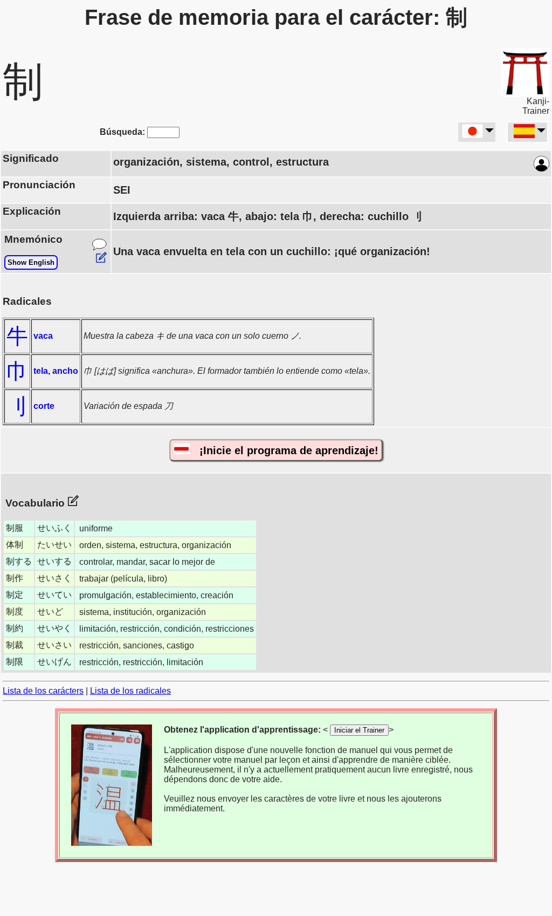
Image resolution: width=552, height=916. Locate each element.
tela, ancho (55, 370)
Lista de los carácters (43, 690)
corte (43, 406)
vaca (43, 335)
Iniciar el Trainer (359, 730)
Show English (31, 262)
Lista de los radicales (130, 690)
